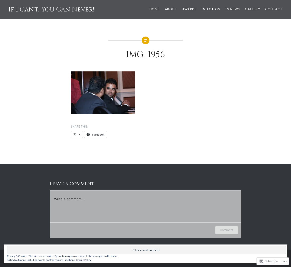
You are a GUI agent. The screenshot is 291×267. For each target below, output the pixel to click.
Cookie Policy (83, 259)
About (171, 9)
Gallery (252, 9)
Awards (189, 9)
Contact (273, 9)
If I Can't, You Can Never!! (52, 9)
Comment (226, 230)
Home (155, 9)
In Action (211, 9)
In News (233, 9)
